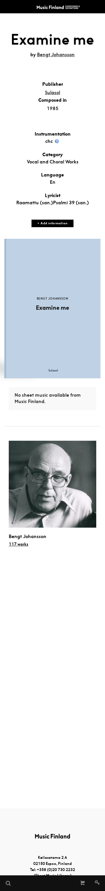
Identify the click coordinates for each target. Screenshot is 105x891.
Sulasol (52, 93)
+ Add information (52, 223)
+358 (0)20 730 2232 (56, 869)
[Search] (8, 883)
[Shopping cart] (83, 883)
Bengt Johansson (56, 55)
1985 (52, 108)
